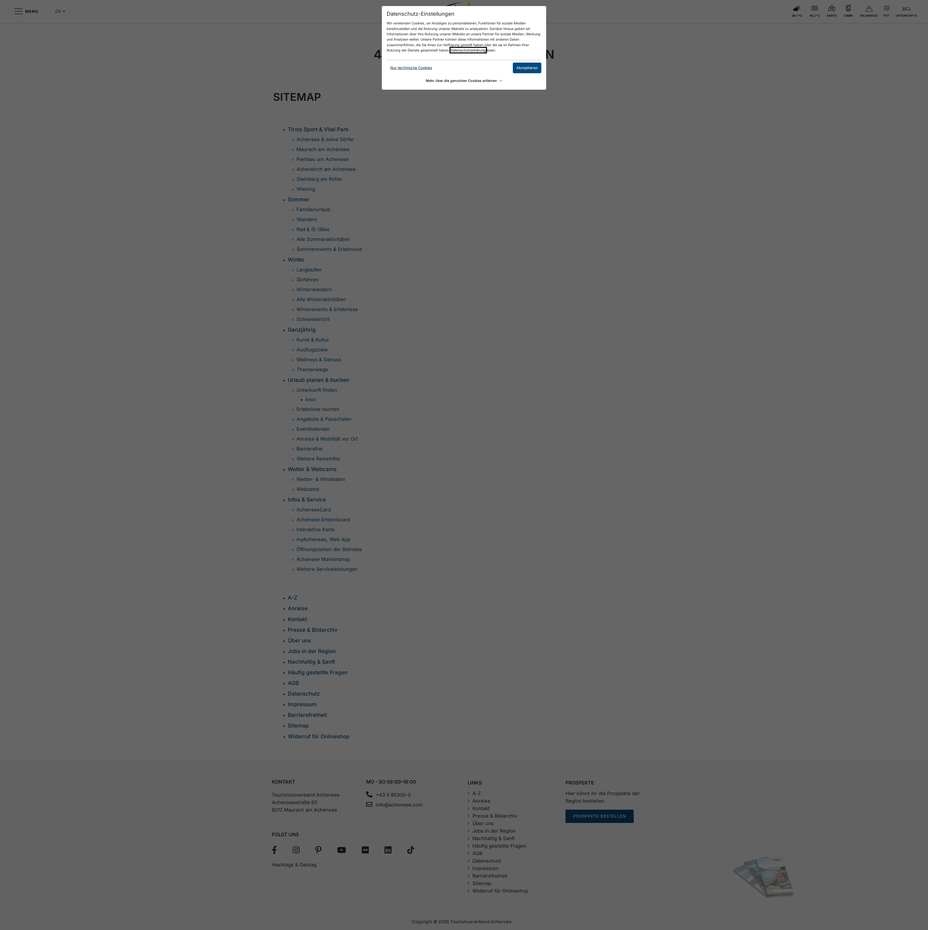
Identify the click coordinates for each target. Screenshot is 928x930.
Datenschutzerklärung (468, 50)
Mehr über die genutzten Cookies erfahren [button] (461, 81)
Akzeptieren (527, 67)
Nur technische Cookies (411, 67)
